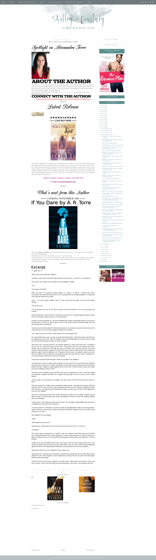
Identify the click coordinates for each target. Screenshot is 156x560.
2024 (102, 109)
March (104, 253)
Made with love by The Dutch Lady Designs (88, 557)
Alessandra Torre (44, 470)
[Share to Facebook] (60, 470)
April (104, 251)
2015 (102, 127)
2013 (102, 261)
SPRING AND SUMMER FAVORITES (112, 223)
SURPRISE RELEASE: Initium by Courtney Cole (111, 163)
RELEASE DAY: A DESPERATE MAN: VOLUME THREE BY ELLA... (112, 199)
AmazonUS (46, 178)
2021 (102, 115)
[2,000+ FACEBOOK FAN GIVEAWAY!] (118, 275)
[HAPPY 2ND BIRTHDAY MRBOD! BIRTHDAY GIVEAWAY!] (105, 275)
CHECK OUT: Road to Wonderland (112, 237)
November (106, 130)
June (104, 247)
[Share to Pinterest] (62, 470)
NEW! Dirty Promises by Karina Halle (112, 191)
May (103, 249)
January (105, 257)
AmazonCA (61, 178)
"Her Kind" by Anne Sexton (109, 143)
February (105, 255)
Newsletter (76, 99)
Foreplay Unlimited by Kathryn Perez (112, 232)
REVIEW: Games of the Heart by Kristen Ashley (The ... (111, 207)
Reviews (11, 2)
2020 (102, 117)
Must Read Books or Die (65, 557)
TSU (65, 99)
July (104, 245)
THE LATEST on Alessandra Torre (111, 150)
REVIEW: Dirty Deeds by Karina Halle (112, 166)
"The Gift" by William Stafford (110, 178)
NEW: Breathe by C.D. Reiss (110, 196)
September (106, 134)
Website (38, 99)
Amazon (61, 99)
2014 (102, 259)
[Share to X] (58, 470)
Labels (89, 2)
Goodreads (55, 99)
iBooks (78, 178)
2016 (102, 125)
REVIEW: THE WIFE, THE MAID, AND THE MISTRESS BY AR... (112, 229)
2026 (102, 105)
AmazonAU (68, 178)
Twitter (49, 99)
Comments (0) (84, 470)
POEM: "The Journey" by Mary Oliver (112, 204)
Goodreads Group (85, 99)
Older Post (91, 550)
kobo (82, 178)
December (106, 128)
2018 (102, 121)
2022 (102, 113)
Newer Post (36, 550)
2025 (102, 107)
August (105, 243)
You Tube (70, 99)
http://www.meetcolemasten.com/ (65, 182)
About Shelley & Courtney (74, 2)
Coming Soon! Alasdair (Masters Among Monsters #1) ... (111, 240)
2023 (102, 111)
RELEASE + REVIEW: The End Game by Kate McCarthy (112, 210)
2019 (102, 119)
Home (3, 2)
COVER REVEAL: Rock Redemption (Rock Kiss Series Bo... (112, 214)
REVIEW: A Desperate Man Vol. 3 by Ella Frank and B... (112, 153)
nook (73, 178)
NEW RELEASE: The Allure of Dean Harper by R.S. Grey (112, 148)
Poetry (42, 2)
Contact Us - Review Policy (27, 2)
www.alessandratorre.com (66, 92)
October (105, 132)
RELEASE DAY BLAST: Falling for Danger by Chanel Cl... (111, 188)
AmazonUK (53, 178)
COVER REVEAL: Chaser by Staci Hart (113, 145)
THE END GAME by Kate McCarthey (112, 202)
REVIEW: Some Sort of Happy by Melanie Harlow (111, 176)
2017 (102, 123)
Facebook (44, 99)
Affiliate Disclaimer (55, 2)
